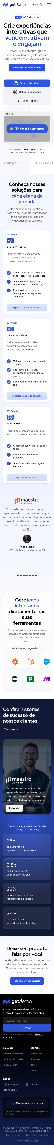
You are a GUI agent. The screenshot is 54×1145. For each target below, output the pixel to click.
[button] (48, 4)
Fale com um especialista (27, 980)
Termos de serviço (15, 1135)
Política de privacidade (37, 1135)
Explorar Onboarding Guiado (27, 395)
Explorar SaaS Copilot (27, 477)
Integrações (36, 1053)
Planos (33, 1064)
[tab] (27, 83)
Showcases (36, 1059)
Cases (33, 1070)
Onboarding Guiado (14, 1059)
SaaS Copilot (10, 1064)
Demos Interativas (13, 1053)
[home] (14, 5)
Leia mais (14, 808)
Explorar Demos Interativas (27, 307)
